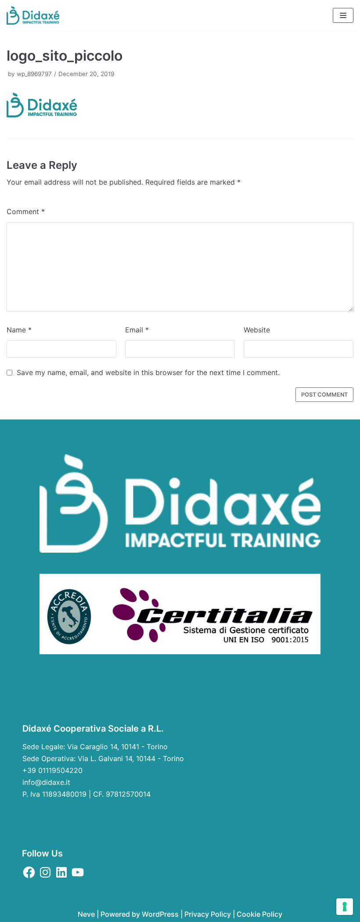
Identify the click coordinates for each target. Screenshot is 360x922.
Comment (26, 211)
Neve (86, 914)
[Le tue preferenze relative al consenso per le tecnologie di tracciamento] (344, 906)
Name (19, 329)
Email (137, 329)
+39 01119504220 (52, 770)
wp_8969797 (34, 73)
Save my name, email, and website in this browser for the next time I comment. (148, 372)
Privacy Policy (207, 914)
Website (257, 329)
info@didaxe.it (46, 782)
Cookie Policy (259, 914)
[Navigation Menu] (343, 15)
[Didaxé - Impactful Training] (33, 15)
